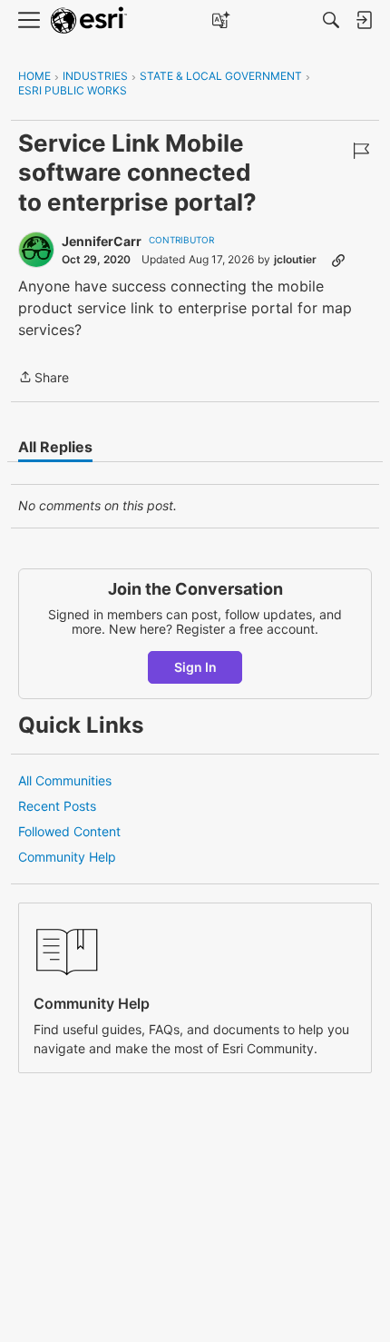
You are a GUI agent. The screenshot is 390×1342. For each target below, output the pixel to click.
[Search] (331, 20)
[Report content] (361, 150)
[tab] (55, 446)
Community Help (67, 856)
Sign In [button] (195, 667)
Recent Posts (57, 806)
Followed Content (69, 831)
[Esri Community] (89, 20)
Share (43, 379)
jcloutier (295, 259)
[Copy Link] (338, 260)
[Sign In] (363, 20)
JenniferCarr (101, 241)
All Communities (65, 780)
